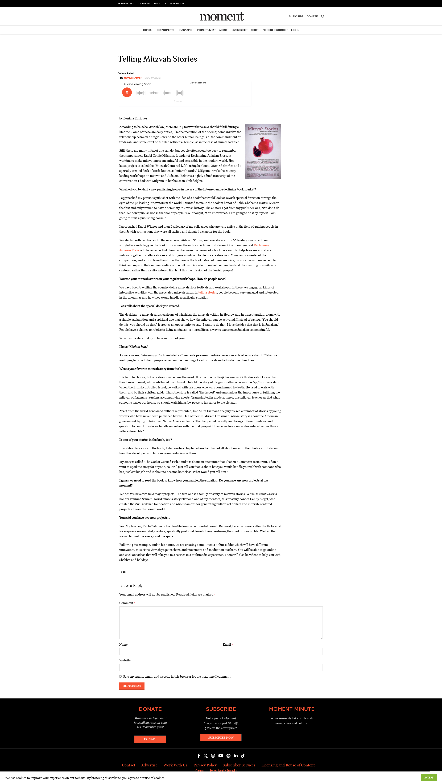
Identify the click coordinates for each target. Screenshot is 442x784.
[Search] (322, 16)
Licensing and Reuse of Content (288, 765)
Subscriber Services (239, 765)
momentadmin (133, 78)
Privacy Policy (205, 765)
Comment (127, 603)
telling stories (207, 292)
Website (125, 660)
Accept (429, 777)
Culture (122, 73)
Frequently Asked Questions (218, 770)
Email (228, 644)
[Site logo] (221, 16)
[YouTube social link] (221, 756)
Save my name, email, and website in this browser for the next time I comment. (177, 676)
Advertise (149, 765)
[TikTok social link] (242, 756)
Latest (130, 73)
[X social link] (205, 756)
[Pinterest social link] (228, 756)
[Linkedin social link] (235, 756)
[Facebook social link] (199, 756)
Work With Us (175, 765)
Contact (128, 765)
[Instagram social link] (213, 756)
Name (124, 644)
